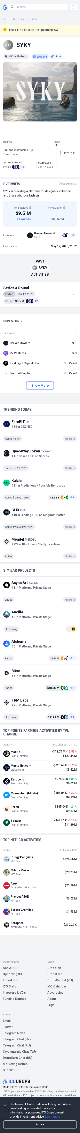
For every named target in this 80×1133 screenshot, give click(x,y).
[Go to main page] (5, 7)
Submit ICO (11, 1070)
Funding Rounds (14, 999)
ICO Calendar (56, 986)
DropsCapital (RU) (60, 980)
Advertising (55, 992)
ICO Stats (9, 986)
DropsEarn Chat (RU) (17, 1058)
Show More (39, 385)
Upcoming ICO (13, 974)
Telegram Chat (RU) (17, 1045)
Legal (51, 1005)
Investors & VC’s (14, 992)
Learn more (52, 1116)
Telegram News (14, 1033)
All (4, 19)
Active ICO (10, 968)
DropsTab (54, 968)
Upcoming (19, 19)
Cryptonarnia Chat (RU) (19, 1051)
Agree (40, 1124)
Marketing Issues (15, 1064)
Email (6, 1021)
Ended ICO (10, 980)
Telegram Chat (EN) (17, 1039)
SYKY (34, 19)
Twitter (8, 1027)
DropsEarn (54, 974)
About (51, 999)
